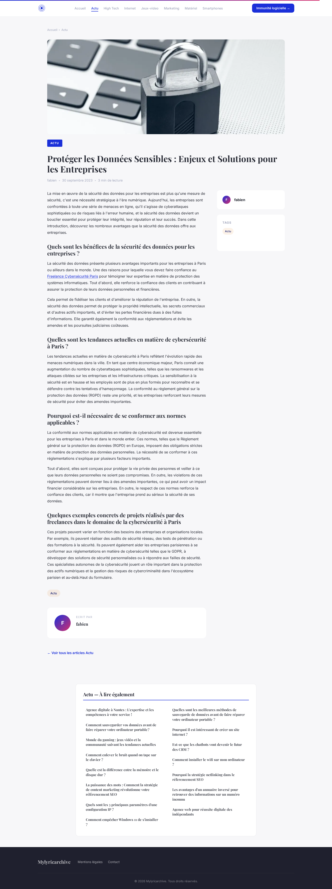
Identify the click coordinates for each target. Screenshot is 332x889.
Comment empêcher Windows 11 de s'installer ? (122, 822)
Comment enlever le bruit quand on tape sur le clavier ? (121, 757)
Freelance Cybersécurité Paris (72, 276)
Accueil (80, 8)
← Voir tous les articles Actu (70, 653)
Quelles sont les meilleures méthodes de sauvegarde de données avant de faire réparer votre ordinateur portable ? (208, 715)
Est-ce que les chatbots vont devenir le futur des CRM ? (207, 746)
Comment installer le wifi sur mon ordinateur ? (208, 762)
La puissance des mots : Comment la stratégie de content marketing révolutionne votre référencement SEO (122, 790)
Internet (130, 8)
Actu (94, 8)
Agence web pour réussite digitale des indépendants (202, 811)
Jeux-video (150, 8)
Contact (114, 862)
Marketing (171, 8)
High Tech (111, 8)
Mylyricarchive (54, 862)
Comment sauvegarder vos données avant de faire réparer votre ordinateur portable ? (121, 727)
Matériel (191, 8)
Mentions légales (90, 862)
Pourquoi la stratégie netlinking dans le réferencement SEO (203, 777)
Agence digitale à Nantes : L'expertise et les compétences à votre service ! (120, 712)
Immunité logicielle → (273, 8)
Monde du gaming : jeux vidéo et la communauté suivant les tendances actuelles (121, 742)
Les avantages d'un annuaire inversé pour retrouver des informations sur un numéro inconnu (205, 794)
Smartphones (213, 8)
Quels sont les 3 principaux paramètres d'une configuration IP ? (121, 807)
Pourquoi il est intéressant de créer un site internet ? (205, 732)
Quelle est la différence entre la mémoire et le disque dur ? (122, 772)
